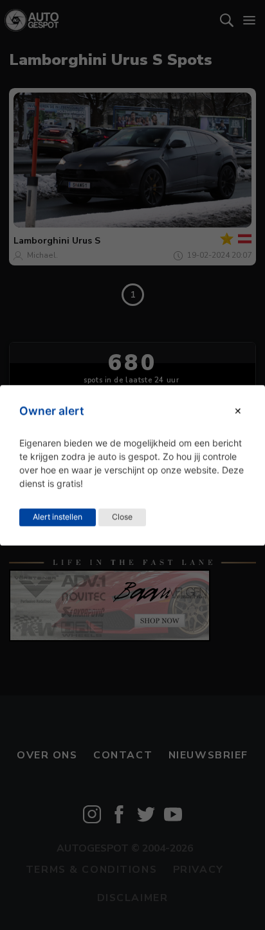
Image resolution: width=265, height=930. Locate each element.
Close (122, 516)
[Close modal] (238, 411)
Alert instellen (57, 516)
